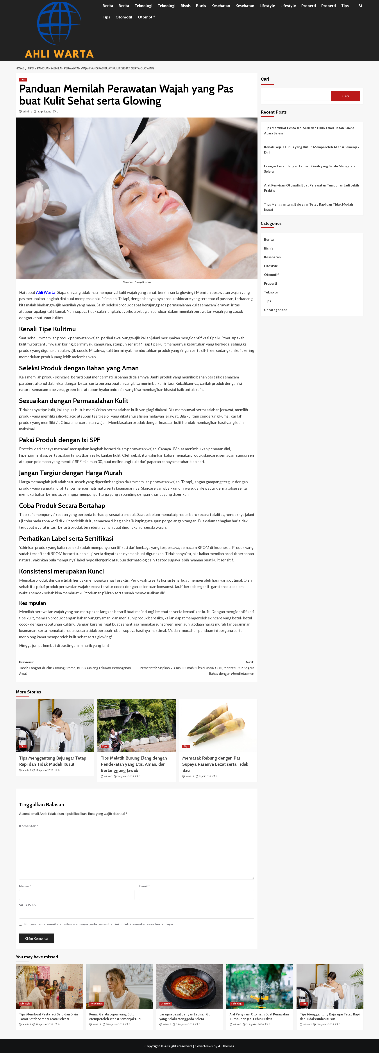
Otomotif (124, 17)
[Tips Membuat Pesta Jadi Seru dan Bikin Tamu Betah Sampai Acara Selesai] (49, 986)
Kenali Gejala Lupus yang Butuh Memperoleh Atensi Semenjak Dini (311, 149)
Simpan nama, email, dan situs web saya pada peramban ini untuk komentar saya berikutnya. (99, 924)
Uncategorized (275, 310)
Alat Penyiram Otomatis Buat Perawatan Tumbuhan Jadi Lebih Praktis (311, 187)
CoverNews (204, 1046)
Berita (108, 5)
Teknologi (143, 5)
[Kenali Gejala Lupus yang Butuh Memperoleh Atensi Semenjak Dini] (119, 986)
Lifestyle (267, 5)
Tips (345, 5)
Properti (308, 5)
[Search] (360, 5)
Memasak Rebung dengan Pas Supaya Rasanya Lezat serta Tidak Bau (215, 764)
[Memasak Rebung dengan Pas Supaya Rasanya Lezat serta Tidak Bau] (218, 725)
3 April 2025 (45, 111)
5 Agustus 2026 (125, 776)
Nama (25, 886)
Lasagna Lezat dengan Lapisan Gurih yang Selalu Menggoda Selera (309, 168)
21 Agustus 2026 (255, 1024)
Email (144, 886)
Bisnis (186, 5)
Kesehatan (220, 5)
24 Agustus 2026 (185, 1024)
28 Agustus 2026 (115, 1024)
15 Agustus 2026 (44, 770)
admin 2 (27, 111)
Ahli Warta (45, 292)
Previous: (75, 667)
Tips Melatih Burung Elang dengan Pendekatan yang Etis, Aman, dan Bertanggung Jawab (134, 764)
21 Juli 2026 (205, 776)
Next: (197, 667)
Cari (265, 79)
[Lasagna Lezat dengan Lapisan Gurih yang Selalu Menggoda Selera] (189, 986)
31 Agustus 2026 (44, 1024)
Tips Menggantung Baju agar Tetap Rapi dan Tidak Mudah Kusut (308, 207)
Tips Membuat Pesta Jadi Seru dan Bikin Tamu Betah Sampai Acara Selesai (309, 130)
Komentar (28, 826)
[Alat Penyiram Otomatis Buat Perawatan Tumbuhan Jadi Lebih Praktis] (259, 986)
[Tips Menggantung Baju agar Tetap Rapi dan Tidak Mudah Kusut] (55, 725)
